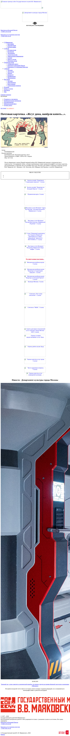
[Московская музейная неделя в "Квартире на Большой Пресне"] (35, 280)
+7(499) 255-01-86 (6, 31)
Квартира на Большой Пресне (9, 30)
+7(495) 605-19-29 (6, 36)
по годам (3, 108)
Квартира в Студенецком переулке (10, 34)
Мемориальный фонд (10, 104)
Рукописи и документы (11, 99)
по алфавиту (10, 108)
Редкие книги (8, 105)
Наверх (3, 734)
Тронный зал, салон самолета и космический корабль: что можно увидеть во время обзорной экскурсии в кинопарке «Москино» (35, 685)
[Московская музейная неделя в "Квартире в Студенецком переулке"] (35, 273)
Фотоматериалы (8, 102)
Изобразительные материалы (12, 100)
